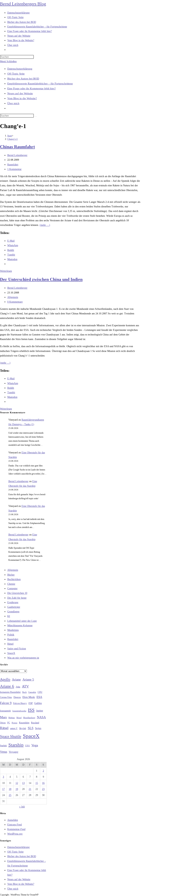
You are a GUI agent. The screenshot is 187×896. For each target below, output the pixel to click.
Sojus (38, 728)
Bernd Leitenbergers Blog (23, 3)
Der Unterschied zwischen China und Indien (41, 279)
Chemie (11, 584)
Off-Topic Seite (16, 73)
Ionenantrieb (5, 711)
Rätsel (10, 643)
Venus (3, 751)
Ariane (16, 679)
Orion (3, 722)
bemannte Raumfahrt (10, 692)
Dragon (17, 697)
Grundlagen (13, 611)
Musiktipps (13, 630)
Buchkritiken (14, 579)
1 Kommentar (14, 169)
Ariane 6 (7, 686)
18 (10, 789)
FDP (30, 703)
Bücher (11, 574)
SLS (30, 728)
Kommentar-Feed (16, 829)
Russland (35, 722)
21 (30, 789)
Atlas (18, 687)
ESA (39, 697)
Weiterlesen (6, 271)
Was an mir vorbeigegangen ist (23, 657)
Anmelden (12, 820)
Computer (12, 588)
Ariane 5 (28, 679)
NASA (41, 717)
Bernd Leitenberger (17, 155)
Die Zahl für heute (16, 597)
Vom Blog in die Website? (22, 98)
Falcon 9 (6, 703)
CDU (40, 692)
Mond (19, 717)
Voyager (13, 751)
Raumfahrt (12, 164)
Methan (11, 717)
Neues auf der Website (20, 93)
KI (8, 616)
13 (23, 783)
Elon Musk (28, 697)
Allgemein (12, 297)
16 (43, 783)
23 (43, 789)
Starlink (3, 745)
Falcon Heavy (20, 703)
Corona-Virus (6, 697)
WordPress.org (14, 833)
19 (17, 789)
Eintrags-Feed (14, 824)
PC (8, 723)
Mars (3, 717)
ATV (25, 686)
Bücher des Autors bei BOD (23, 78)
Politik (10, 634)
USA (27, 745)
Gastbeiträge (13, 607)
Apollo (5, 679)
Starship (16, 744)
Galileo (38, 703)
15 (36, 783)
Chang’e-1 (12, 139)
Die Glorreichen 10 (17, 593)
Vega (34, 745)
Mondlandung (29, 718)
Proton (14, 723)
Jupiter (39, 710)
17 (3, 789)
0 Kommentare (15, 301)
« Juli (22, 806)
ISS (31, 709)
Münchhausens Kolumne (20, 625)
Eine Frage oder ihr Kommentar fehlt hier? (31, 88)
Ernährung (12, 602)
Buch (24, 692)
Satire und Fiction (16, 648)
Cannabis (32, 692)
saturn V (14, 728)
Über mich (13, 103)
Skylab (22, 728)
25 (10, 795)
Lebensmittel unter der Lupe (22, 621)
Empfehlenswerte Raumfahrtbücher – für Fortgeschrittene (40, 83)
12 (17, 783)
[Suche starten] (36, 116)
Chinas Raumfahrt (17, 146)
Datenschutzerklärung (19, 68)
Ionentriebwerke (19, 711)
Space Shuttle (10, 736)
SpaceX (11, 653)
